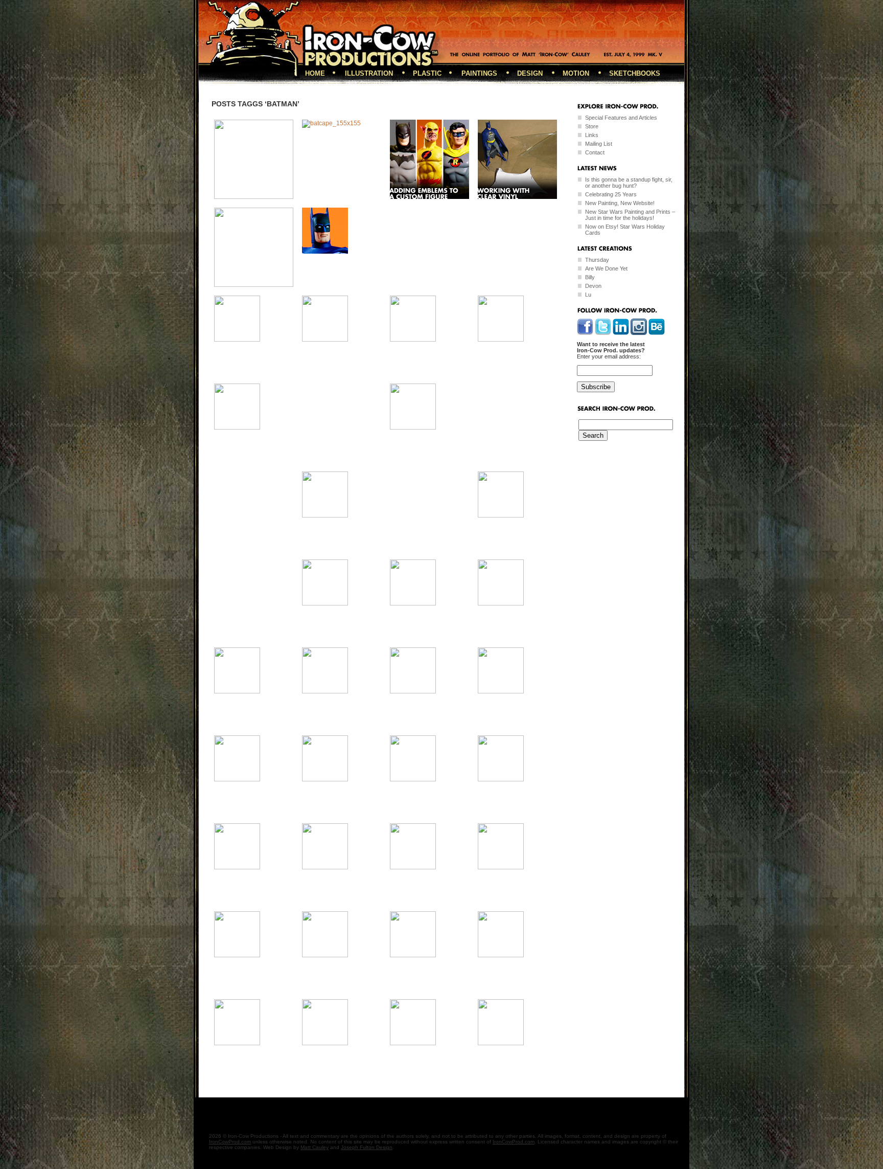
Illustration (369, 73)
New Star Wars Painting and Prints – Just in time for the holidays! (630, 215)
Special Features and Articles (621, 118)
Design (530, 73)
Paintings (479, 73)
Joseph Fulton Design (366, 1147)
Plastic (427, 73)
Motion (576, 73)
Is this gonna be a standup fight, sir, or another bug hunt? (628, 182)
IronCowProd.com (230, 1141)
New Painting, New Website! (620, 203)
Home (315, 73)
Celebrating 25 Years (611, 194)
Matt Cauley (314, 1147)
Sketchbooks (634, 73)
